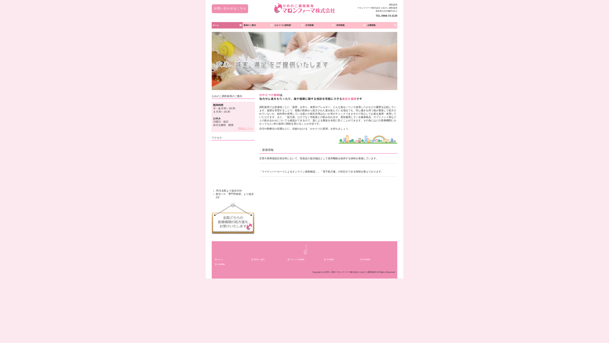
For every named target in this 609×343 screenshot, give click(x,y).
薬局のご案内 (250, 25)
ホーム (216, 25)
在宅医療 (309, 25)
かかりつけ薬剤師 (283, 25)
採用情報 (340, 25)
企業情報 (371, 25)
